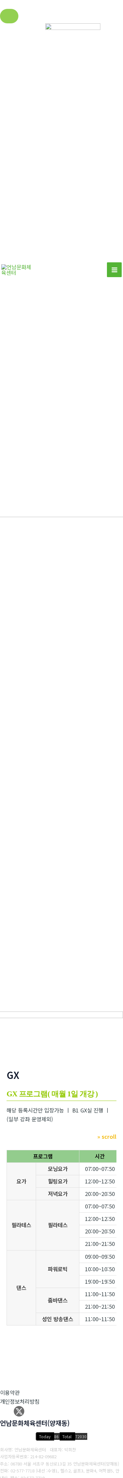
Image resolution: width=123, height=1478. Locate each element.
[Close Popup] (9, 16)
